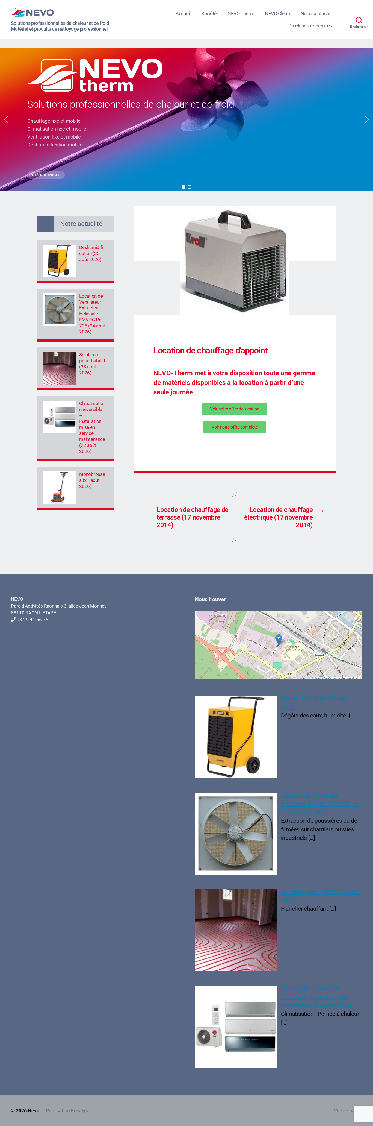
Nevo (33, 1110)
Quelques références (310, 25)
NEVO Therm (240, 13)
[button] (5, 119)
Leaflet (318, 677)
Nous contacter (316, 13)
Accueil (183, 13)
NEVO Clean (277, 13)
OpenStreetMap (330, 677)
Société (209, 13)
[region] (186, 119)
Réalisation (67, 1110)
